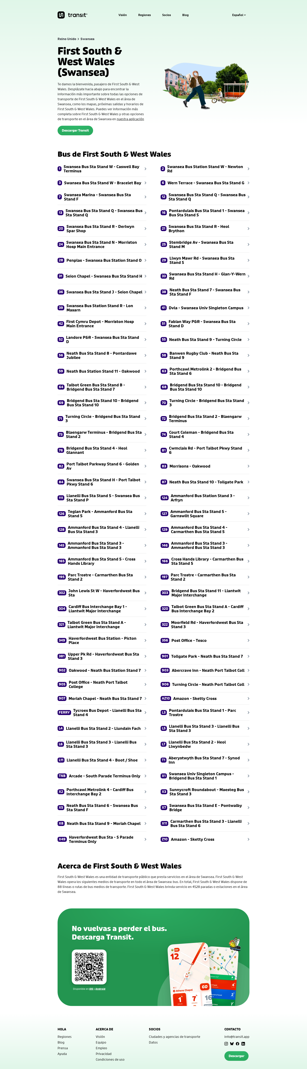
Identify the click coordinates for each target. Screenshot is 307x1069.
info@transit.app (236, 1037)
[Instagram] (226, 1043)
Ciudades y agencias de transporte (174, 1037)
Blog (185, 15)
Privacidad (104, 1054)
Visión (123, 15)
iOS (91, 988)
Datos (153, 1042)
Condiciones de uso (110, 1059)
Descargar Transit (75, 130)
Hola (62, 1029)
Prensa (63, 1048)
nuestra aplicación (130, 119)
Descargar (236, 1056)
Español (237, 15)
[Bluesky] (232, 1043)
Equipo (101, 1042)
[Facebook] (237, 1043)
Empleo (101, 1048)
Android (100, 988)
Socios (166, 15)
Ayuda (62, 1054)
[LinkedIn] (243, 1043)
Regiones (144, 15)
